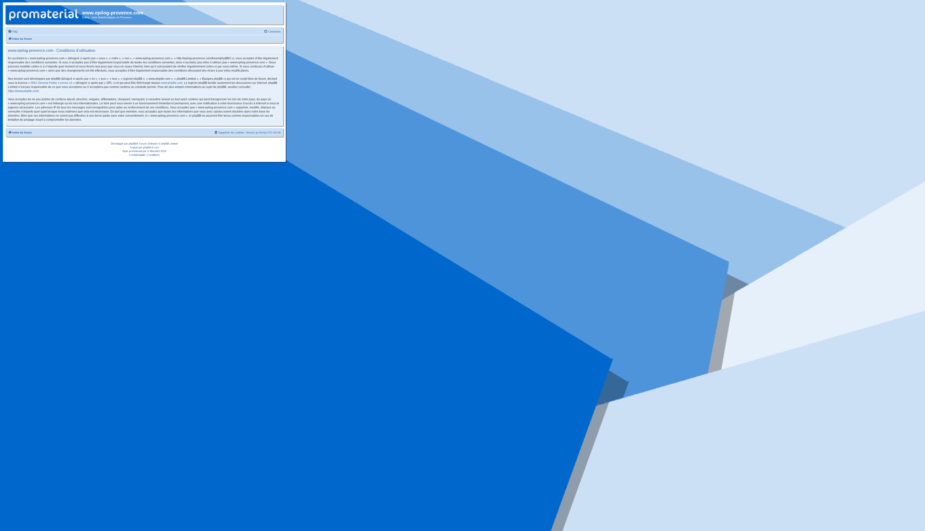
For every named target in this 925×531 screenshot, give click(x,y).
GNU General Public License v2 (51, 83)
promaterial (135, 151)
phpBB (132, 143)
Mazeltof (155, 151)
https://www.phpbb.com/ (23, 91)
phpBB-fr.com (151, 147)
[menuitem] (13, 31)
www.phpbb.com (172, 83)
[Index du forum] (44, 14)
